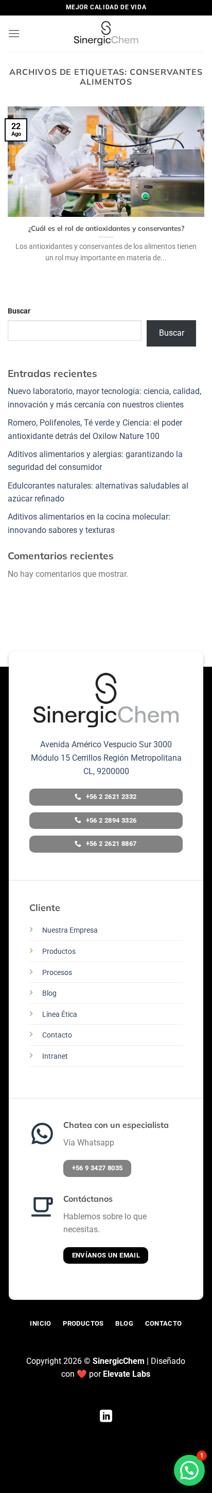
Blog (49, 993)
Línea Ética (59, 1014)
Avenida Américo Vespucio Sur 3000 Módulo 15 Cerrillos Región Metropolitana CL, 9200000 (106, 758)
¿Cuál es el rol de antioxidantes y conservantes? (106, 228)
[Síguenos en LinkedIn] (106, 1417)
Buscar (19, 311)
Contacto (57, 1035)
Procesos (57, 972)
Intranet (55, 1056)
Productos (59, 951)
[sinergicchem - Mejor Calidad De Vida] (106, 33)
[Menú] (14, 33)
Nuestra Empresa (70, 930)
